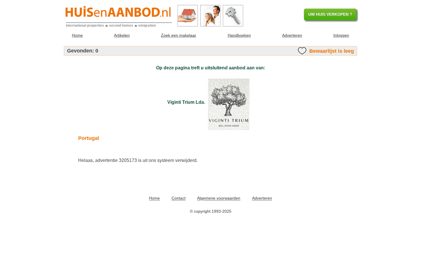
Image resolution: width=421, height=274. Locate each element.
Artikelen (122, 35)
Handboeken (239, 35)
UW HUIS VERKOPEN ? (330, 14)
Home (77, 35)
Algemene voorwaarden (218, 198)
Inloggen (341, 35)
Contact (179, 198)
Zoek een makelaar (178, 35)
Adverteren (292, 35)
